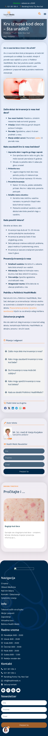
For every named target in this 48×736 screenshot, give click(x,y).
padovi (38, 137)
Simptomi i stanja (8, 598)
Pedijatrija (11, 36)
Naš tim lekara (7, 590)
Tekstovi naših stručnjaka (12, 609)
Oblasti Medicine (8, 587)
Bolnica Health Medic (10, 624)
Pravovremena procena (19, 307)
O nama (4, 583)
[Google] (13, 690)
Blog (4, 36)
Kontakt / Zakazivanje (10, 594)
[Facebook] (3, 690)
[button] (45, 14)
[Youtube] (18, 690)
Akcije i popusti (7, 613)
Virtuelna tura (7, 620)
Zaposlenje (6, 617)
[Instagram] (8, 690)
